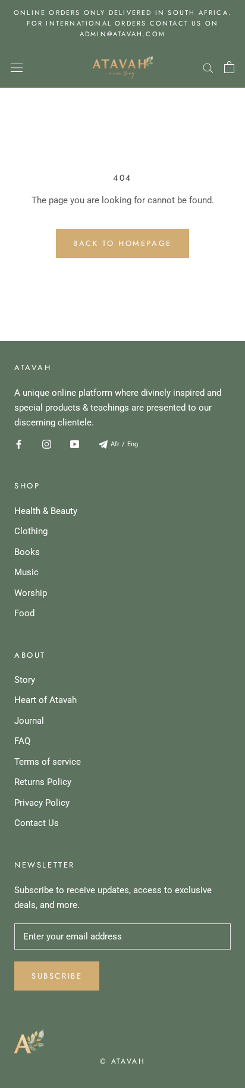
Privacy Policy (42, 802)
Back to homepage (122, 243)
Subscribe (57, 976)
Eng (132, 444)
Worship (30, 593)
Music (26, 572)
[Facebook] (18, 443)
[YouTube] (74, 443)
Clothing (31, 531)
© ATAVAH (122, 1061)
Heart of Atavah (45, 700)
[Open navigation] (17, 67)
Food (24, 613)
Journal (29, 720)
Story (24, 679)
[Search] (208, 67)
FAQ (22, 741)
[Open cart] (229, 67)
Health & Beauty (45, 511)
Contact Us (36, 823)
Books (27, 552)
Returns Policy (42, 782)
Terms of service (47, 761)
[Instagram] (46, 443)
